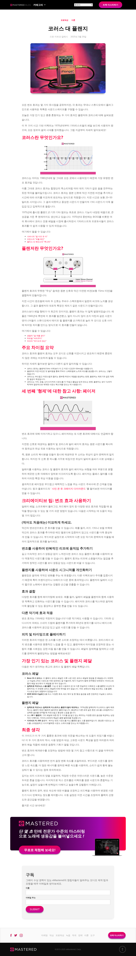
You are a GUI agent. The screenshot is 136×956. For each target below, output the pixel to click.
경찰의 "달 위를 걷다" (36, 335)
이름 (27, 888)
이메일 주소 (31, 897)
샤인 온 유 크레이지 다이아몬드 (69, 488)
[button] (39, 5)
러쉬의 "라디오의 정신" (36, 341)
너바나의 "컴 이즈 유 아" (37, 236)
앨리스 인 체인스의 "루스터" (39, 241)
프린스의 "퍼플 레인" (36, 239)
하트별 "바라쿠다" (34, 338)
